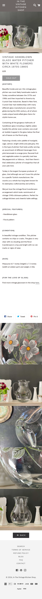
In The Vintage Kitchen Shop (21, 5)
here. (37, 283)
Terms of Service (21, 550)
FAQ (21, 560)
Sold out (11, 78)
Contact (21, 563)
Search (21, 546)
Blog (21, 557)
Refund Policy (21, 553)
